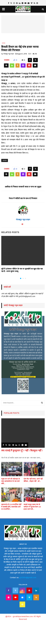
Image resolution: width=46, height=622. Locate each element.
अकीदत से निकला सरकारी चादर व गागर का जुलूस (23, 186)
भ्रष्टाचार (5, 160)
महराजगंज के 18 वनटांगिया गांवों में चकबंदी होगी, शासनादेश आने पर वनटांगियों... (11, 506)
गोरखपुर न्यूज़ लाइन (8, 54)
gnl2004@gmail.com (27, 577)
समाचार (3, 43)
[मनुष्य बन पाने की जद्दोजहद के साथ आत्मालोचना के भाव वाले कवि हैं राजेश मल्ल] (11, 469)
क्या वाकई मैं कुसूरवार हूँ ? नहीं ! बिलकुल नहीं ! (22, 450)
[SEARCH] (42, 402)
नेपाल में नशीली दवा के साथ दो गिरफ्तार (23, 198)
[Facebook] (8, 590)
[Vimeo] (29, 597)
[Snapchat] (22, 604)
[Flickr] (8, 597)
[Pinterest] (29, 590)
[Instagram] (22, 590)
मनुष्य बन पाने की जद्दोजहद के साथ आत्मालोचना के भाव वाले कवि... (10, 481)
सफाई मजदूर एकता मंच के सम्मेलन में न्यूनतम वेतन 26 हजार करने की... (32, 506)
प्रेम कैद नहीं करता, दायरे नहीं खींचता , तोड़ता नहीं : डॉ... (33, 480)
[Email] (22, 597)
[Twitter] (15, 590)
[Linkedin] (36, 590)
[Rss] (36, 597)
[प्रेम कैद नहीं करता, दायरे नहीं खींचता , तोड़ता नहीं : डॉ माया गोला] (34, 469)
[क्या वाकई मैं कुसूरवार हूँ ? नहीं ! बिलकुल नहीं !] (23, 433)
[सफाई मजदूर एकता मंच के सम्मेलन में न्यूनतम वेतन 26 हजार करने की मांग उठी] (34, 495)
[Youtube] (15, 597)
